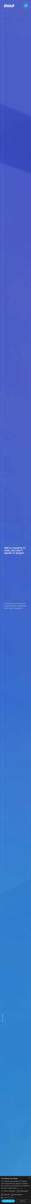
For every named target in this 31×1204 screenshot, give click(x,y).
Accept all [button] (8, 1201)
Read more (19, 1188)
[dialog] (15, 1190)
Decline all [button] (22, 1201)
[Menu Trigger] (25, 5)
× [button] (29, 1177)
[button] (15, 1198)
